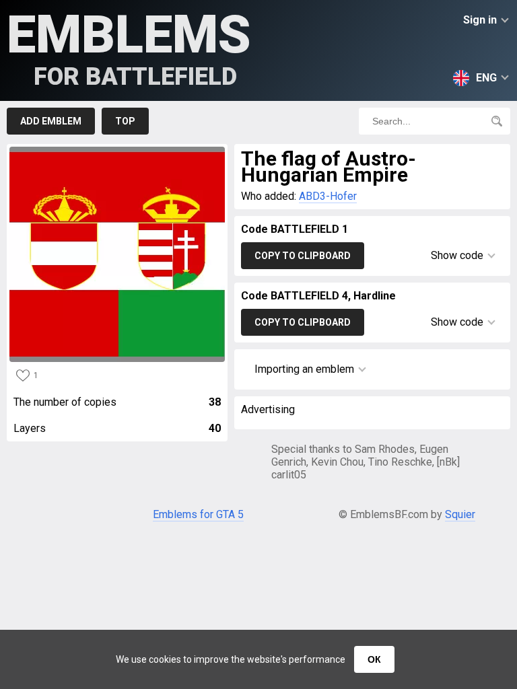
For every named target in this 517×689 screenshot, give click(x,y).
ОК (374, 659)
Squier (460, 514)
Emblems (129, 47)
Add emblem (50, 121)
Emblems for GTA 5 (198, 514)
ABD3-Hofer (328, 196)
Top (125, 121)
